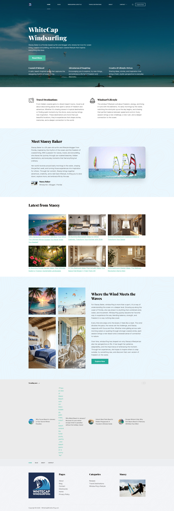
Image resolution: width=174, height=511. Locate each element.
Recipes (92, 481)
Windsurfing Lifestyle (75, 4)
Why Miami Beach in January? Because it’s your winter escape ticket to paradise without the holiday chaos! (75, 421)
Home (48, 4)
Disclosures (63, 489)
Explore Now (140, 4)
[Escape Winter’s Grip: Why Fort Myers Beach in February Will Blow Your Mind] (121, 421)
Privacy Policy (64, 494)
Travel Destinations (95, 4)
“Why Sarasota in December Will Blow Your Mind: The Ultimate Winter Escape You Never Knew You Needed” (47, 239)
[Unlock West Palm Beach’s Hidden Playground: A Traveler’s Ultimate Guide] (91, 421)
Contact (122, 4)
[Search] (132, 4)
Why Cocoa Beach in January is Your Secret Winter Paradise (45, 422)
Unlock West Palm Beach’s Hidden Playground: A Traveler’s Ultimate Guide (104, 422)
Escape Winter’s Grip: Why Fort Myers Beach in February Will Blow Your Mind (135, 422)
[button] (117, 163)
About (111, 4)
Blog (59, 4)
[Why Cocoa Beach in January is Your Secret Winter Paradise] (31, 421)
